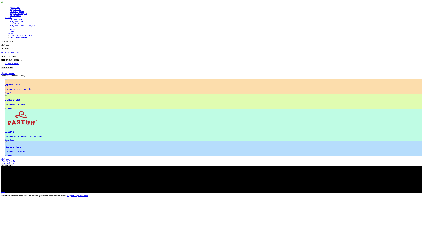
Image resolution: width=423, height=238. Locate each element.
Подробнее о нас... (12, 64)
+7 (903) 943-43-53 (8, 161)
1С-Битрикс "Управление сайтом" (22, 35)
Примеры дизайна (16, 24)
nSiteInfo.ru (5, 159)
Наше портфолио (7, 163)
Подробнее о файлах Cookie (77, 196)
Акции (7, 28)
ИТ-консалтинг (15, 16)
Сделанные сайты (16, 20)
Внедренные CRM (17, 22)
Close (3, 192)
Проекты (8, 18)
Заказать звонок (7, 68)
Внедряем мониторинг (18, 14)
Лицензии (9, 33)
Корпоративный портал (19, 37)
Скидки (13, 32)
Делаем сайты (15, 8)
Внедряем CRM (15, 10)
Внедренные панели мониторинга (22, 26)
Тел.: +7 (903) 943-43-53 (10, 52)
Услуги (8, 6)
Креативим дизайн (17, 12)
